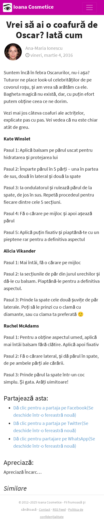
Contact (44, 509)
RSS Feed (59, 509)
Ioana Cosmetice (33, 6)
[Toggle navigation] (89, 7)
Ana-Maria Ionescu (44, 48)
